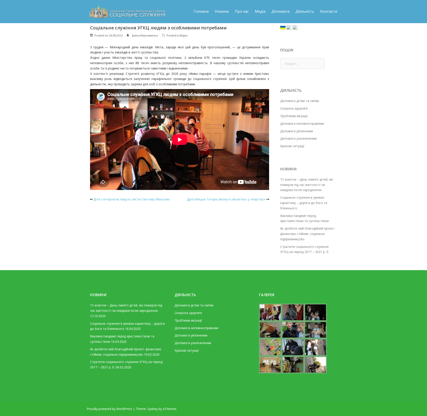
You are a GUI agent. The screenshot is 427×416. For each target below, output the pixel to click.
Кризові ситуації (292, 146)
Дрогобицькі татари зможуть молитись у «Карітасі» (226, 199)
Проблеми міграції (294, 116)
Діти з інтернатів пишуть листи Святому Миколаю (132, 199)
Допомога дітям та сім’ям (299, 101)
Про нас (242, 11)
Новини (222, 11)
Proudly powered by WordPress (109, 409)
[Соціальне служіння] (127, 11)
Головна (201, 11)
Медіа (260, 11)
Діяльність (305, 11)
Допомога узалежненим (298, 138)
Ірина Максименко (145, 35)
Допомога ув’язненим (296, 131)
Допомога (280, 11)
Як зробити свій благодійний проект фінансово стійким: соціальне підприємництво (307, 233)
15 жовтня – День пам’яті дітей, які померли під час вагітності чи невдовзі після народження (306, 184)
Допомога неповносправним (302, 123)
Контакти (328, 11)
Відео (184, 35)
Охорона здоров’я (294, 108)
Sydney (152, 409)
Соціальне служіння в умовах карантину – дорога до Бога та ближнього (303, 202)
